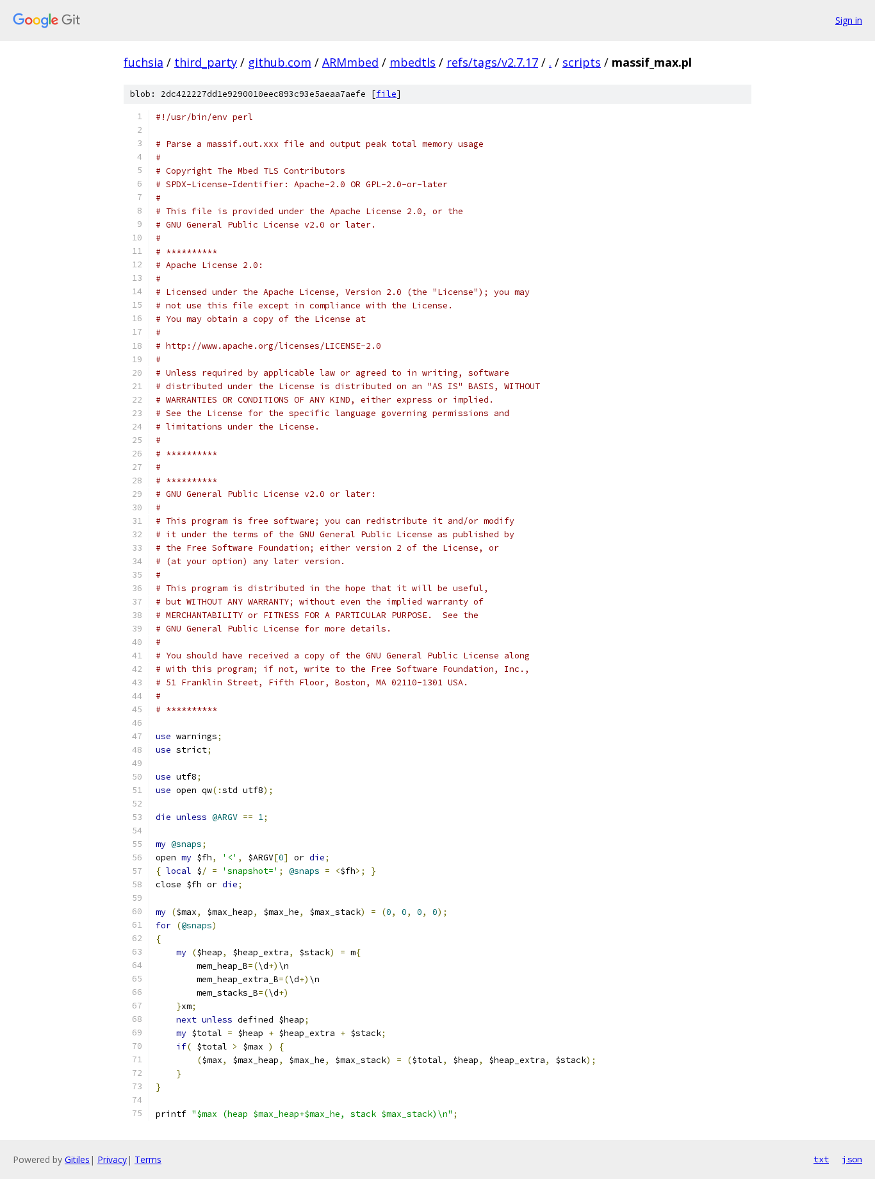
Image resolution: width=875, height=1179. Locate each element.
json (852, 1159)
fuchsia (143, 62)
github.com (279, 62)
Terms (148, 1159)
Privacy (112, 1159)
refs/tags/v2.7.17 (492, 62)
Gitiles (77, 1159)
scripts (581, 62)
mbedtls (412, 62)
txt (821, 1159)
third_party (205, 62)
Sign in (848, 20)
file (386, 93)
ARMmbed (350, 62)
